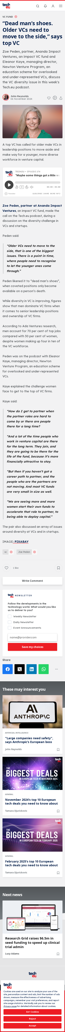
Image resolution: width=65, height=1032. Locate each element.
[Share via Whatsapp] (44, 669)
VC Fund (7, 16)
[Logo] (8, 6)
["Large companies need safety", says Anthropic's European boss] (32, 711)
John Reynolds (13, 749)
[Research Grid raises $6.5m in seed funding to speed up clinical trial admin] (32, 917)
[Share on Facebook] (8, 669)
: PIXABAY (20, 542)
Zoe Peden (24, 551)
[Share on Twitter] (20, 669)
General (9, 794)
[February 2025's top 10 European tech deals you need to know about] (32, 835)
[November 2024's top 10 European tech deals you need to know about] (32, 773)
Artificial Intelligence (16, 733)
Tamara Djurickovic (16, 810)
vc (5, 551)
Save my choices (32, 647)
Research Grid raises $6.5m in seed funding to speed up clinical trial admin (32, 942)
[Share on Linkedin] (32, 669)
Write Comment (32, 581)
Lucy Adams (12, 953)
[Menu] (60, 6)
